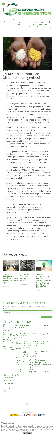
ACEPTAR (27, 433)
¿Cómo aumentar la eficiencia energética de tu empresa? (27, 277)
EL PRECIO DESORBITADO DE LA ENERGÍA (40, 353)
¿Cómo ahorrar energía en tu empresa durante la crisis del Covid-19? (11, 278)
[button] (3, 9)
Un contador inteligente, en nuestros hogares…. (43, 362)
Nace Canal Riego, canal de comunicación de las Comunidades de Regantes (40, 24)
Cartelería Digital (10, 375)
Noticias (6, 71)
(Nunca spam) (8, 309)
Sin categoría (9, 383)
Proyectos (8, 380)
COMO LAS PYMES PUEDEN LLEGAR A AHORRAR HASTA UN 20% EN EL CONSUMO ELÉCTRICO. (43, 280)
